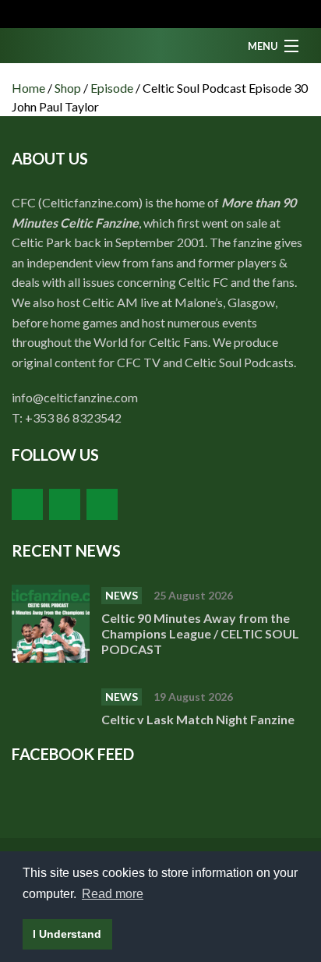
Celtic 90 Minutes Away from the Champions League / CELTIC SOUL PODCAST (200, 633)
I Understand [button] (67, 934)
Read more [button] (112, 893)
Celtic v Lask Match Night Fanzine (199, 719)
